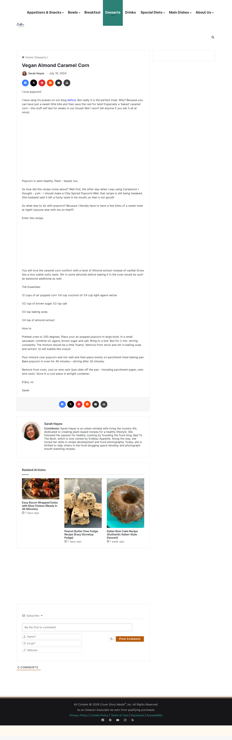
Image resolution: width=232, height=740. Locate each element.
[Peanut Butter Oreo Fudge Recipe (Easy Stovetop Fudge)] (83, 503)
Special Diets (151, 12)
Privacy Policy (79, 715)
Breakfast (92, 12)
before (71, 100)
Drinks (130, 12)
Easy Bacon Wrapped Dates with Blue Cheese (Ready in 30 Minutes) (40, 506)
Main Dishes (179, 12)
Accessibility (154, 715)
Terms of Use (119, 715)
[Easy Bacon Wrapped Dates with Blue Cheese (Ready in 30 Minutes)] (40, 488)
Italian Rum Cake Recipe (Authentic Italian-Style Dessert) (122, 534)
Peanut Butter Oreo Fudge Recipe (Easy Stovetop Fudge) (81, 534)
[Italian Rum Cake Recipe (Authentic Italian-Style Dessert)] (125, 503)
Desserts (112, 12)
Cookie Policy (99, 715)
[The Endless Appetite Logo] (20, 24)
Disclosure (137, 715)
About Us (203, 12)
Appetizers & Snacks (44, 12)
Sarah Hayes (36, 73)
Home (28, 57)
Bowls (73, 12)
